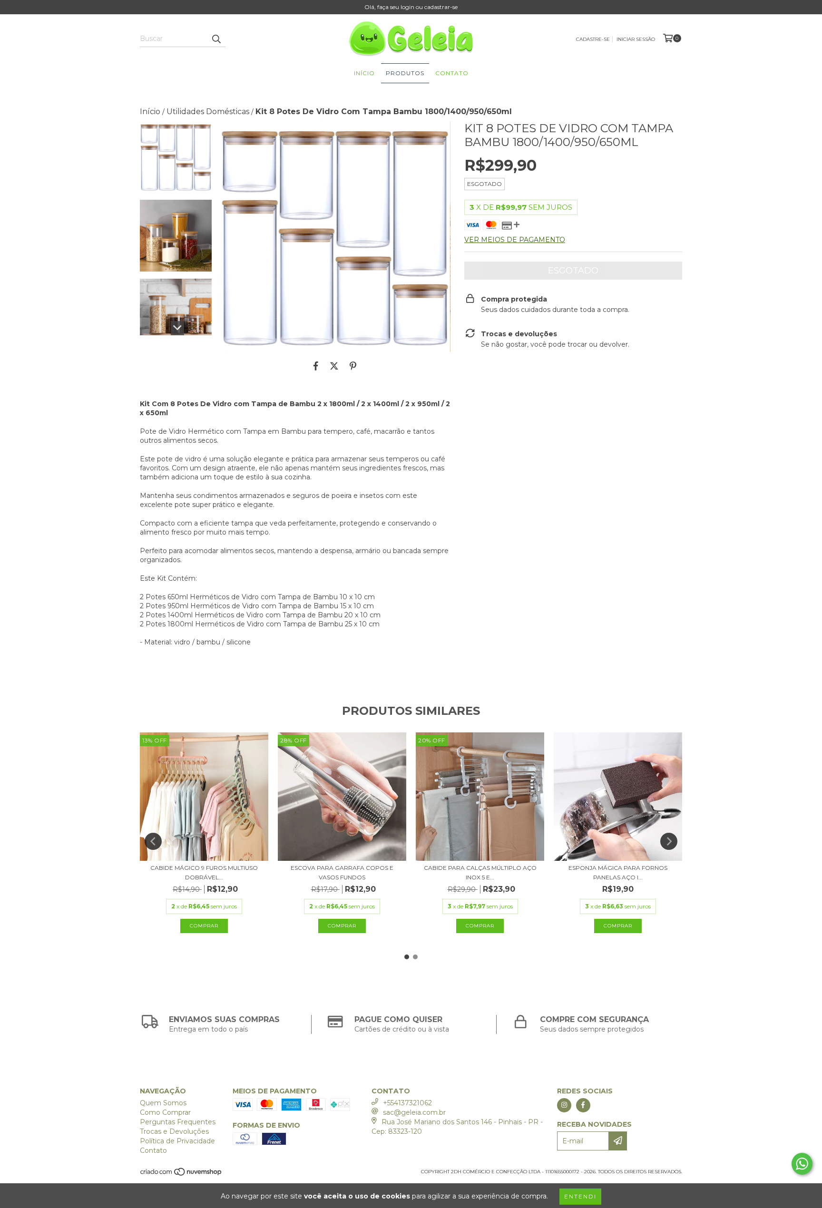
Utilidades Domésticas (207, 111)
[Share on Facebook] (315, 366)
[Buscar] (215, 38)
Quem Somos (163, 1103)
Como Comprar (165, 1112)
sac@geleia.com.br (414, 1112)
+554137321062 (407, 1103)
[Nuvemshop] (181, 1174)
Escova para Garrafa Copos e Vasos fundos (342, 872)
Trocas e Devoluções (174, 1131)
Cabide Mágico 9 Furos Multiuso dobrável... (204, 872)
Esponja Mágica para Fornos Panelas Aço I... (617, 872)
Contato (452, 73)
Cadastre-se (593, 39)
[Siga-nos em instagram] (564, 1105)
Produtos (405, 73)
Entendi (580, 1196)
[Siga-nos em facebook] (583, 1105)
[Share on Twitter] (334, 366)
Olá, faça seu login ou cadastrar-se (411, 6)
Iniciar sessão (635, 39)
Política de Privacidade (177, 1141)
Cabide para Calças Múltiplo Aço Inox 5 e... (480, 872)
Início (364, 73)
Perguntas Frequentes (177, 1122)
